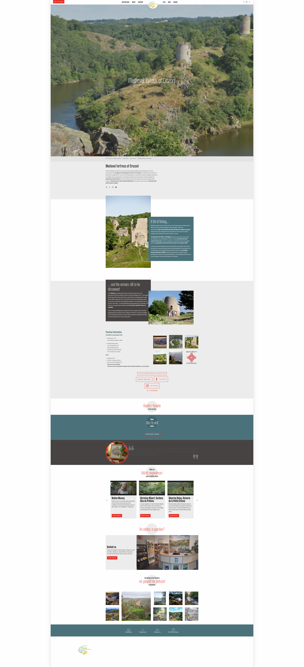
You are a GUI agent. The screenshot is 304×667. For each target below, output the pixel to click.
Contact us (157, 632)
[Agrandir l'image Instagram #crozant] (112, 598)
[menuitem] (126, 2)
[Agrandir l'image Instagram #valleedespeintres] (160, 598)
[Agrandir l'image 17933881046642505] (191, 614)
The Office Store (173, 632)
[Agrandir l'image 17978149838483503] (175, 614)
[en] (249, 2)
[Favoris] (244, 2)
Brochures (129, 632)
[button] (246, 2)
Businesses (142, 632)
